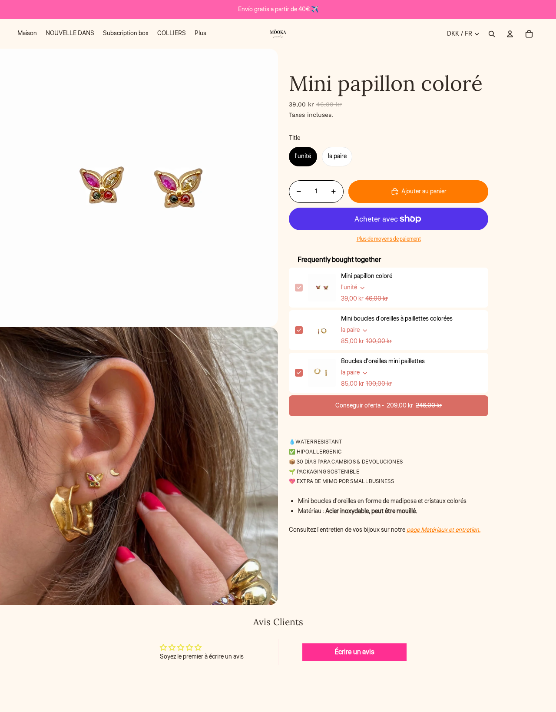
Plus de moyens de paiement (389, 238)
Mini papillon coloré (366, 276)
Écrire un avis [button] (354, 652)
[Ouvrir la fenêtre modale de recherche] (491, 33)
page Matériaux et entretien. (443, 530)
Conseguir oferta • (388, 405)
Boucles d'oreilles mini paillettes (383, 361)
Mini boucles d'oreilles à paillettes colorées (397, 319)
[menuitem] (27, 33)
